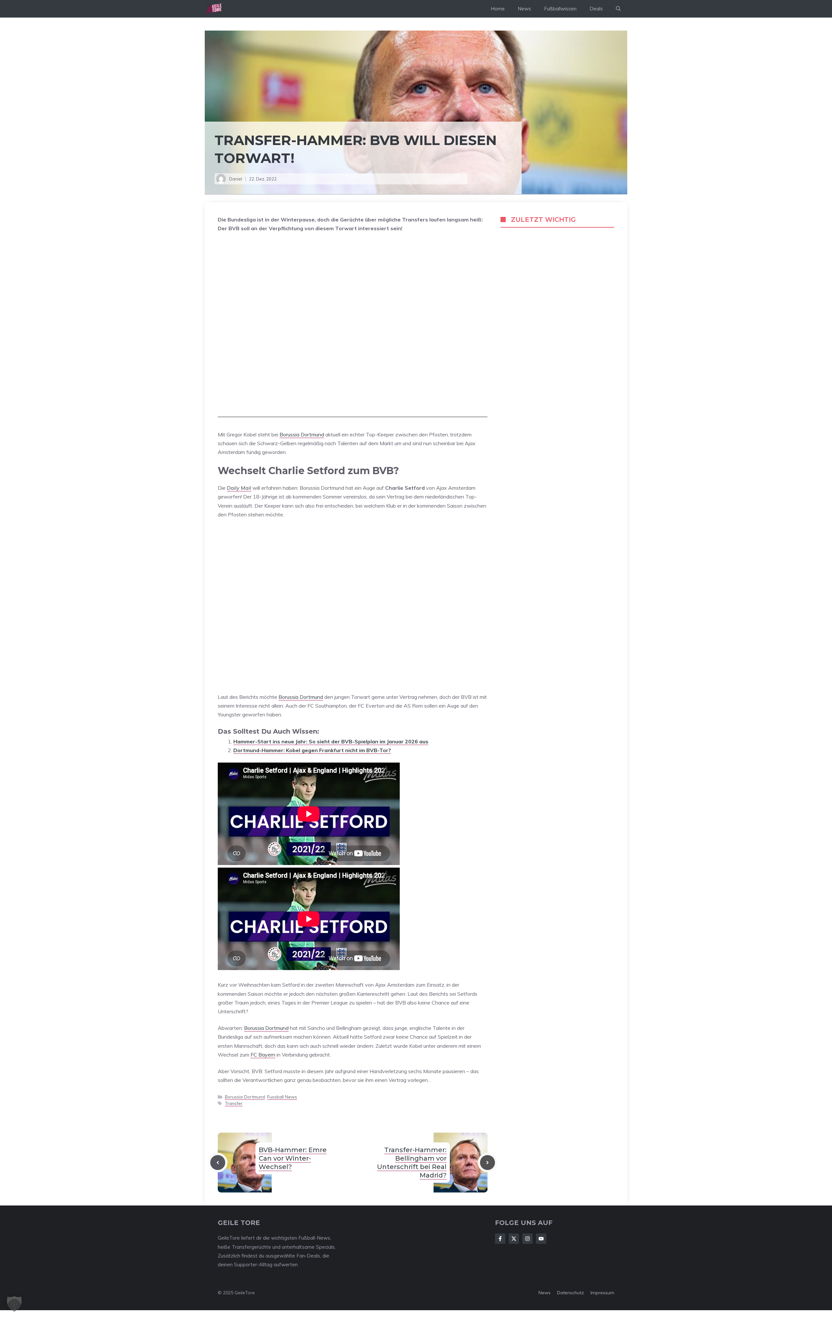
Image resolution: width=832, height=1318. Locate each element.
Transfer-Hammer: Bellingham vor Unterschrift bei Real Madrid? (412, 1162)
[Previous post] (218, 1162)
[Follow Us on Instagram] (527, 1238)
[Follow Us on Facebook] (500, 1238)
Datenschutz (570, 1293)
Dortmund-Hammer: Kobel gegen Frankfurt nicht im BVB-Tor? (312, 750)
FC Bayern (263, 1054)
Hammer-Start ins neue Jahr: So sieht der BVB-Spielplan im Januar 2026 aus (330, 741)
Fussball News (282, 1096)
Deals (596, 9)
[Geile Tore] (213, 9)
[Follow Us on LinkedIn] (541, 1238)
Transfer (233, 1103)
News (524, 9)
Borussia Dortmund (302, 434)
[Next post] (487, 1162)
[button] (618, 9)
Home (498, 9)
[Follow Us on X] (514, 1238)
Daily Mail (239, 488)
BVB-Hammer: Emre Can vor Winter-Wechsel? (293, 1158)
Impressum (602, 1293)
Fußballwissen (560, 9)
